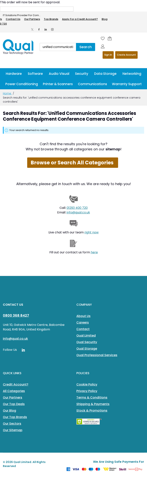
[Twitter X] (32, 29)
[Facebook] (39, 29)
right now (91, 232)
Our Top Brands (15, 417)
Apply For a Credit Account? (80, 19)
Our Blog (9, 410)
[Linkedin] (45, 29)
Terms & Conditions (91, 397)
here (94, 252)
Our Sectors (12, 423)
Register (126, 55)
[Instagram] (52, 29)
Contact (83, 329)
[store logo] (18, 46)
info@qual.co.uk (78, 212)
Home (7, 93)
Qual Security (86, 342)
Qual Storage (86, 348)
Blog (104, 19)
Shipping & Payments (92, 404)
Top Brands (51, 19)
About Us (83, 316)
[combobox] (58, 47)
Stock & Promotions (91, 410)
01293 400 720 (77, 208)
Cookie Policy (86, 384)
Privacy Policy (86, 391)
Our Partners (32, 19)
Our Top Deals (14, 404)
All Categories (14, 391)
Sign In (108, 54)
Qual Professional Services (96, 355)
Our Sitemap (12, 430)
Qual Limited (86, 335)
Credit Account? (15, 384)
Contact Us (13, 19)
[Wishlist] (103, 38)
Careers (82, 322)
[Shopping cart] (110, 38)
